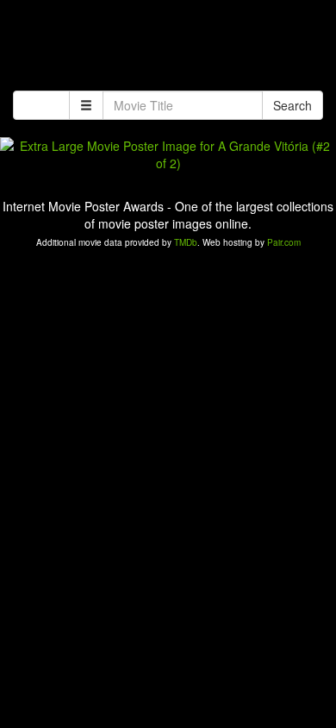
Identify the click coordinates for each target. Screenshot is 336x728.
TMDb (185, 242)
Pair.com (284, 242)
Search (292, 105)
